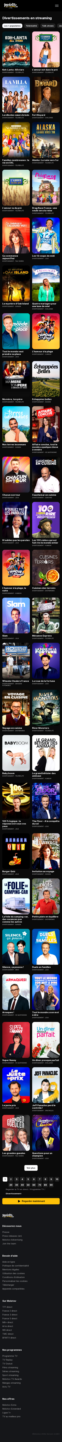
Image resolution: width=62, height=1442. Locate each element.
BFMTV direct (9, 1337)
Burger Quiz (8, 871)
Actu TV (6, 1386)
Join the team (9, 1243)
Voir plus (31, 1168)
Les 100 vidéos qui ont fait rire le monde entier (45, 541)
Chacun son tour (11, 495)
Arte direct (7, 1326)
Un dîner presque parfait (45, 1060)
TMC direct (8, 1334)
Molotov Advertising (12, 1239)
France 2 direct (9, 1310)
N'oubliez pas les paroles (16, 540)
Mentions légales (10, 1269)
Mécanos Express (42, 635)
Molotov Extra (9, 1405)
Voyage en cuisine (12, 728)
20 (11, 1185)
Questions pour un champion (42, 1154)
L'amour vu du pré (12, 208)
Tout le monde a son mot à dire (45, 1013)
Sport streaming (10, 1375)
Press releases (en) (12, 1236)
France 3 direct (9, 1314)
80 (45, 1185)
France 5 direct (9, 1318)
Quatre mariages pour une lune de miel (44, 305)
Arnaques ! (8, 1012)
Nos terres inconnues (14, 444)
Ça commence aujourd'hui (10, 257)
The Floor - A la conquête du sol (46, 822)
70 (39, 1185)
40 (22, 1185)
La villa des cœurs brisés (15, 115)
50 (28, 1185)
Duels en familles (41, 967)
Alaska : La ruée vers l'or (45, 160)
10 (57, 1179)
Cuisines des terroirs (44, 588)
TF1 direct (7, 1307)
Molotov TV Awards (12, 1379)
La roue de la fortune (43, 681)
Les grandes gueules (13, 1153)
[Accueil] (10, 6)
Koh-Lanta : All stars (13, 69)
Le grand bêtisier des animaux (44, 774)
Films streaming (10, 1367)
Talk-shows (48, 26)
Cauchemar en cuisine (44, 495)
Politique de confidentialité (15, 1265)
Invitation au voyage (43, 871)
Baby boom (8, 773)
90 (51, 1185)
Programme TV (9, 1356)
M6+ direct (7, 1322)
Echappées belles (42, 399)
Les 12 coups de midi (43, 256)
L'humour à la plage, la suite (14, 589)
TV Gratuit (7, 1363)
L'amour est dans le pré (45, 69)
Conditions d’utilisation (13, 1277)
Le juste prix (9, 1105)
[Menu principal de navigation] (57, 5)
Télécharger (8, 1285)
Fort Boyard (38, 115)
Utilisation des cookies (13, 1273)
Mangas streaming (11, 1382)
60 (33, 1185)
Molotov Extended (11, 1408)
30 (16, 1185)
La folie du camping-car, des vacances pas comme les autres (15, 919)
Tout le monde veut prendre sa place (13, 352)
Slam (5, 635)
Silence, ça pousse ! (13, 967)
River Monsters (40, 728)
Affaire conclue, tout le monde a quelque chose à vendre (45, 447)
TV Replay (7, 1359)
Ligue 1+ (6, 1412)
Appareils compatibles (13, 1288)
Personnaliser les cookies (15, 1281)
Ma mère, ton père (12, 399)
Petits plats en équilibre (45, 916)
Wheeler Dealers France (15, 681)
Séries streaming (10, 1371)
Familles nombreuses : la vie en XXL (15, 161)
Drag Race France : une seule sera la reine (44, 209)
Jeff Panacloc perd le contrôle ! (44, 1106)
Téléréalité (31, 26)
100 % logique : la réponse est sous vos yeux (14, 824)
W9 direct (7, 1330)
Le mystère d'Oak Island (15, 303)
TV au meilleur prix (11, 1416)
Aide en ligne (8, 1261)
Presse (5, 1232)
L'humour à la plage (42, 351)
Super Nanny (9, 1060)
